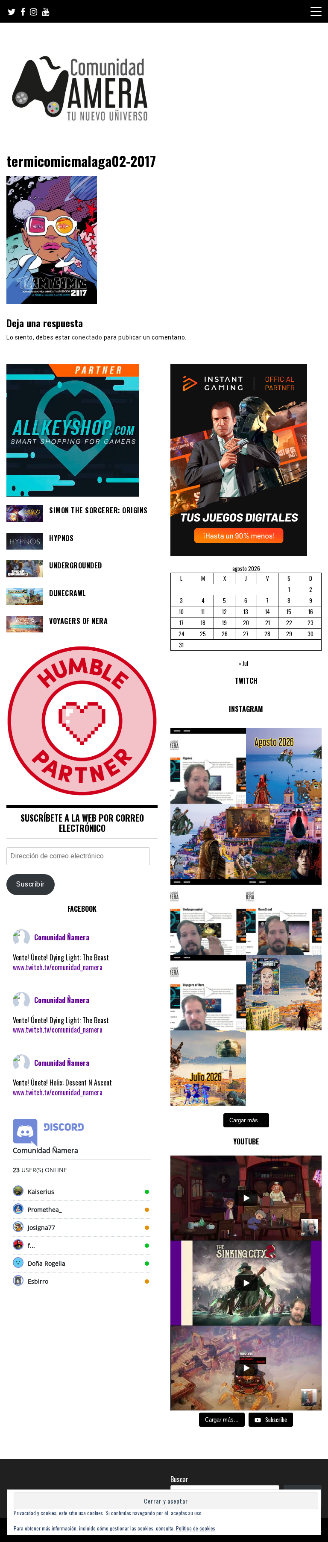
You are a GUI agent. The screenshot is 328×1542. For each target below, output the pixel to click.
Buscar (179, 1479)
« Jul (243, 663)
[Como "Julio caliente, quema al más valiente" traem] (284, 992)
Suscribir (30, 884)
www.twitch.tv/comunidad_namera (57, 967)
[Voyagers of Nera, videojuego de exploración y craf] (208, 992)
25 (203, 633)
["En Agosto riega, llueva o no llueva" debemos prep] (284, 766)
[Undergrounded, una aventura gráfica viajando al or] (208, 917)
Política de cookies (195, 1528)
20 (246, 622)
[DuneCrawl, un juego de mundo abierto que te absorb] (284, 917)
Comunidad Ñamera (61, 937)
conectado (87, 337)
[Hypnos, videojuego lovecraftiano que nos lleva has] (208, 766)
